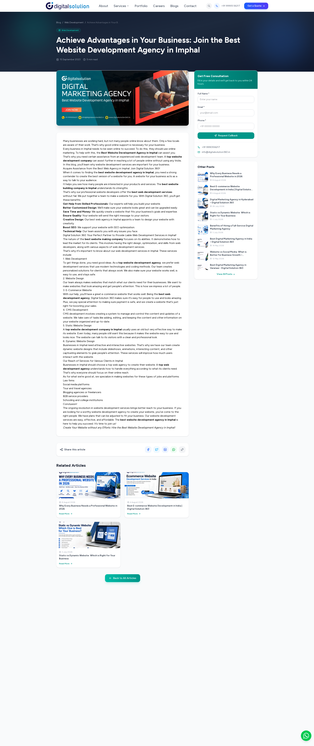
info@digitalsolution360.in (216, 152)
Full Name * (203, 93)
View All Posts (225, 274)
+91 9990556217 (211, 147)
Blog (58, 22)
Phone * (202, 120)
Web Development (74, 22)
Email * (201, 107)
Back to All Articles (124, 578)
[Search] (209, 6)
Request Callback (227, 135)
